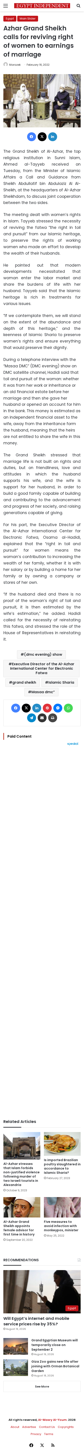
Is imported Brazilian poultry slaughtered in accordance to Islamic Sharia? (62, 1166)
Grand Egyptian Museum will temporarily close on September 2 (54, 1345)
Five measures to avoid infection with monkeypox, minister (61, 1225)
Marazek (15, 65)
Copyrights (66, 1427)
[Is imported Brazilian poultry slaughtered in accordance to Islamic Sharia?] (62, 1144)
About (15, 1427)
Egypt (10, 18)
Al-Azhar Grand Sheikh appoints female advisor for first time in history (18, 1228)
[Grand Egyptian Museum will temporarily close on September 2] (15, 1346)
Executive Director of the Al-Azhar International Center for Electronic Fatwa (42, 668)
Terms (48, 1434)
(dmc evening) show (43, 654)
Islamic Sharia (61, 682)
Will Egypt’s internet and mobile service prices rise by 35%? (36, 1321)
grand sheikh (24, 682)
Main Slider (28, 18)
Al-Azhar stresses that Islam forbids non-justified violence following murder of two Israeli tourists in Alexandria (21, 1174)
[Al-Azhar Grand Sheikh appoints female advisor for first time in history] (21, 1207)
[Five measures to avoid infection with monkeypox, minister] (62, 1207)
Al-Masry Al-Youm (52, 1420)
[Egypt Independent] (42, 5)
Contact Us (47, 1427)
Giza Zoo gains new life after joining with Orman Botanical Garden (55, 1366)
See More (42, 1386)
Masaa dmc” (43, 692)
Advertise (29, 1427)
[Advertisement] (42, 932)
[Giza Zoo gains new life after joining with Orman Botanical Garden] (15, 1367)
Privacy (36, 1434)
